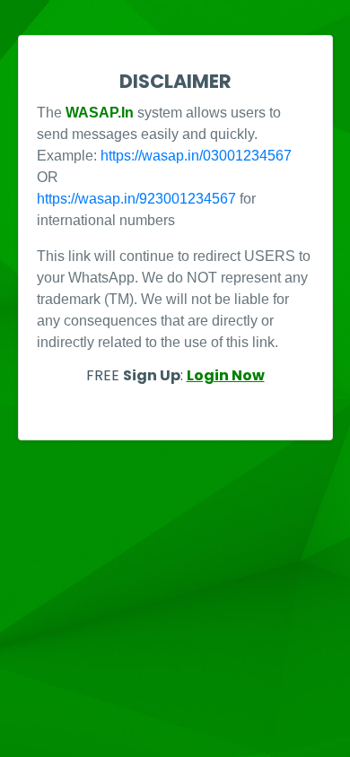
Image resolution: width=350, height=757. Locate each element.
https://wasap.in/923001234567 (136, 198)
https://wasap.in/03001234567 (196, 155)
